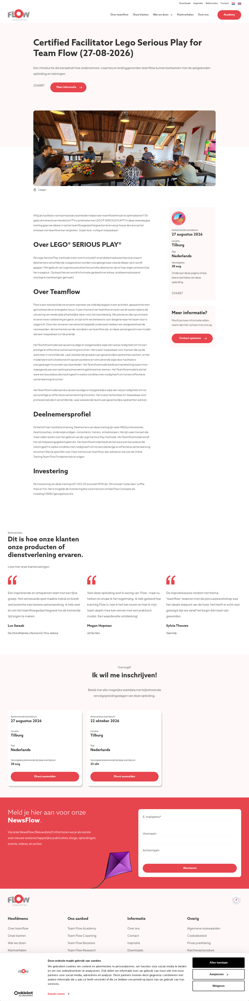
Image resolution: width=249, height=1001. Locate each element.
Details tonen (56, 993)
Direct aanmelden (45, 776)
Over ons (203, 14)
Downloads (184, 3)
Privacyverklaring (199, 943)
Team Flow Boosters (81, 943)
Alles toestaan (219, 962)
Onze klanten (141, 14)
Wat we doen (160, 14)
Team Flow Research (82, 950)
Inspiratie (198, 3)
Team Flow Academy (82, 928)
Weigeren (219, 985)
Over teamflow (119, 14)
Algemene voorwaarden (203, 928)
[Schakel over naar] (233, 3)
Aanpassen (216, 974)
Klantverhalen (185, 14)
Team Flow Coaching (82, 935)
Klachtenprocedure (200, 950)
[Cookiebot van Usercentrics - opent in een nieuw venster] (24, 994)
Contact (225, 3)
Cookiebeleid (197, 935)
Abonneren (190, 868)
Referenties (212, 3)
